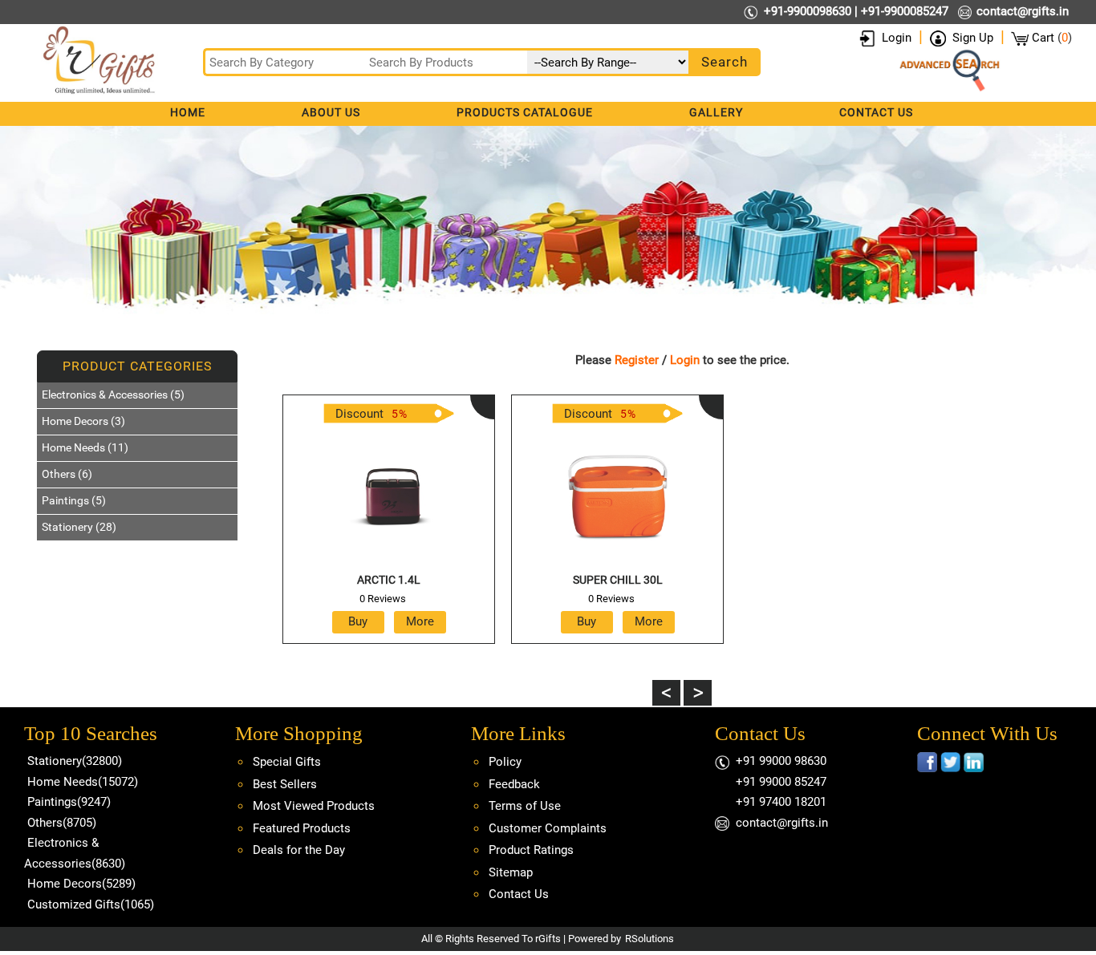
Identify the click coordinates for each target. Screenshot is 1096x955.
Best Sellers (285, 784)
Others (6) (67, 473)
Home (187, 112)
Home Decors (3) (83, 421)
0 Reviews (382, 599)
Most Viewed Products (314, 806)
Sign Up (972, 37)
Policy (505, 762)
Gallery (716, 112)
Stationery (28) (79, 526)
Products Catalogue (525, 112)
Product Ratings (531, 850)
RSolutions (649, 939)
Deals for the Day (299, 850)
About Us (331, 112)
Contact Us (876, 112)
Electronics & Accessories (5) (113, 394)
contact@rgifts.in (1022, 11)
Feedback (514, 784)
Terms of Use (525, 806)
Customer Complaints (548, 828)
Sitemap (511, 872)
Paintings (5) (74, 500)
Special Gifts (287, 762)
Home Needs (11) (85, 447)
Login (896, 37)
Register (637, 360)
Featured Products (302, 828)
